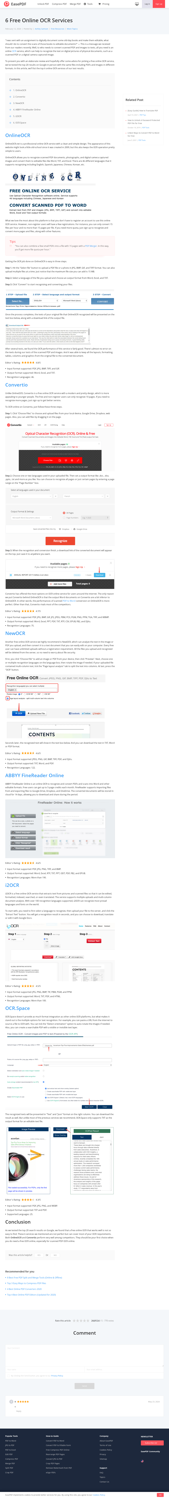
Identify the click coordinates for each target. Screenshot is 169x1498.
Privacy (103, 1454)
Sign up (159, 4)
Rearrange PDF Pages (55, 1454)
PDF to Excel (10, 1450)
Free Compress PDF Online (57, 1450)
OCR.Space (17, 1008)
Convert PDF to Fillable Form (58, 1445)
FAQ (101, 1472)
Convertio (16, 385)
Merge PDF (75, 4)
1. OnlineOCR (19, 90)
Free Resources (57, 29)
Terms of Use (105, 1445)
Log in (147, 4)
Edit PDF (9, 1454)
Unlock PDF (43, 4)
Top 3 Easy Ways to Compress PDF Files (26, 1283)
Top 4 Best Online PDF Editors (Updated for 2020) (31, 1294)
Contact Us (104, 1481)
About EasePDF (106, 1441)
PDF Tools (145, 127)
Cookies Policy (106, 1450)
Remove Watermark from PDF (59, 1468)
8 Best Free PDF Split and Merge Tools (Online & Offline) (34, 1277)
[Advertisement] (143, 66)
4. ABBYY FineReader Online (27, 109)
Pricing (105, 4)
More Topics (72, 29)
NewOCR (15, 633)
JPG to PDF (9, 1445)
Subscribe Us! (151, 1443)
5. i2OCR (17, 116)
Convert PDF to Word (55, 1441)
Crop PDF (9, 1472)
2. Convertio (19, 96)
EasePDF (18, 3)
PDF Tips (143, 115)
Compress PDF (59, 4)
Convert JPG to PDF (54, 1459)
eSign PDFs (51, 1472)
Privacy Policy (57, 1375)
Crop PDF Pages (53, 1463)
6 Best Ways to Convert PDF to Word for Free (143, 134)
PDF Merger (91, 246)
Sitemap (103, 1459)
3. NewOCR (18, 103)
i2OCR (12, 885)
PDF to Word (69, 600)
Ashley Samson (41, 29)
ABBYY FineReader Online (34, 775)
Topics (102, 1477)
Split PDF (9, 1468)
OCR (14, 51)
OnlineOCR (17, 135)
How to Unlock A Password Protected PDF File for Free (144, 121)
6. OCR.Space (19, 122)
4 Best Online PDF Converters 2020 (24, 1289)
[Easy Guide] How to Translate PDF (143, 110)
